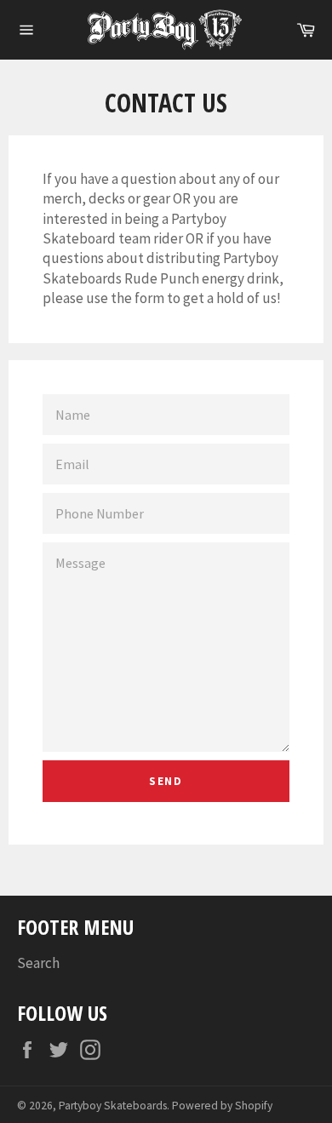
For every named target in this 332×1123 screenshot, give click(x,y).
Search (38, 963)
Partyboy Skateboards (113, 1105)
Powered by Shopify (222, 1105)
